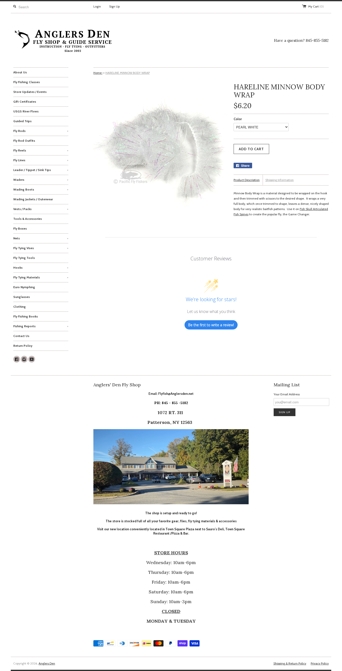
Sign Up (114, 6)
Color (238, 119)
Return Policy (22, 346)
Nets (40, 238)
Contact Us (21, 336)
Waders (40, 180)
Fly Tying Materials (40, 277)
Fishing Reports (40, 326)
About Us (20, 72)
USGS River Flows (26, 111)
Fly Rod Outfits (24, 140)
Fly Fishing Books (25, 316)
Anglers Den (47, 663)
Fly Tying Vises (40, 248)
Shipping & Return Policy (289, 663)
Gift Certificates (24, 101)
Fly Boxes (20, 228)
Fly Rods (40, 131)
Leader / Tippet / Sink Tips (40, 170)
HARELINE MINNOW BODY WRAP (127, 73)
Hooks (40, 267)
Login (97, 6)
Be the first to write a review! (211, 324)
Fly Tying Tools (24, 258)
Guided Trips (22, 121)
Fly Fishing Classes (26, 82)
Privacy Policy (320, 663)
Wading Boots (40, 189)
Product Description (247, 180)
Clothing (19, 306)
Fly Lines (40, 160)
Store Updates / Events (30, 92)
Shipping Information (279, 180)
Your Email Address (287, 394)
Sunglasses (21, 297)
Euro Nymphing (24, 287)
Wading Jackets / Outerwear (33, 199)
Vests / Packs (40, 209)
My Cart (316, 6)
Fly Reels (40, 150)
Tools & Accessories (27, 219)
